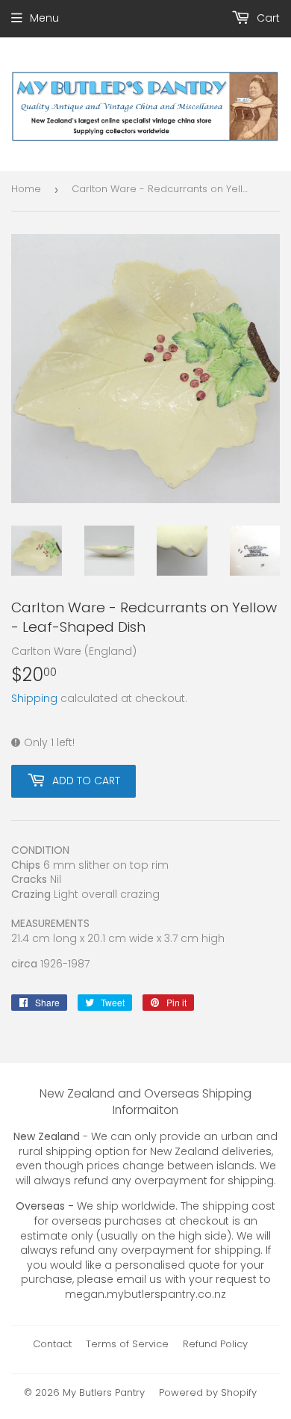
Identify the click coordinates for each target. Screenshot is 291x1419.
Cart (267, 17)
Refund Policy (215, 1344)
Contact (52, 1344)
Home (26, 189)
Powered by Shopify (208, 1392)
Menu (44, 17)
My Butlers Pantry (104, 1392)
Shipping (34, 698)
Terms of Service (127, 1344)
